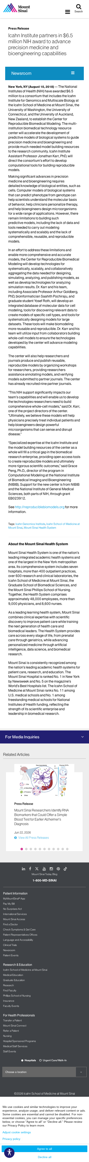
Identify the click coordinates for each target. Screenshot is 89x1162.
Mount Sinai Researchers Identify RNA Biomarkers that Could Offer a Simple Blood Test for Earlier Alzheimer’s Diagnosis (41, 817)
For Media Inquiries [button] (22, 736)
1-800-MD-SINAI (44, 880)
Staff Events (9, 1051)
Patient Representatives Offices (20, 934)
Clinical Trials (10, 945)
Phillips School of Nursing (17, 995)
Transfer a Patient (12, 1020)
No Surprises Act (12, 908)
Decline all (44, 1157)
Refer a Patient (11, 1030)
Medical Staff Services (15, 1046)
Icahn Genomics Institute (30, 524)
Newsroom (21, 73)
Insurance (8, 1000)
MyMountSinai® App (14, 898)
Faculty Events (11, 1005)
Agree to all (44, 1148)
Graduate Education (14, 980)
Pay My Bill (8, 903)
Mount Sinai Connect (14, 1025)
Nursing (7, 1035)
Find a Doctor (10, 924)
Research (8, 985)
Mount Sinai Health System (40, 527)
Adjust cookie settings (16, 1132)
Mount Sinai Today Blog (44, 874)
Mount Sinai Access (14, 919)
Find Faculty (9, 990)
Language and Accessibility (18, 939)
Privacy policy (11, 1139)
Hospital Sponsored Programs (19, 1041)
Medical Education (13, 974)
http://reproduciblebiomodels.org (39, 507)
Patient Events (10, 955)
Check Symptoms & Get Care (19, 929)
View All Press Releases (33, 838)
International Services (15, 914)
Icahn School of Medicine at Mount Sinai (25, 969)
